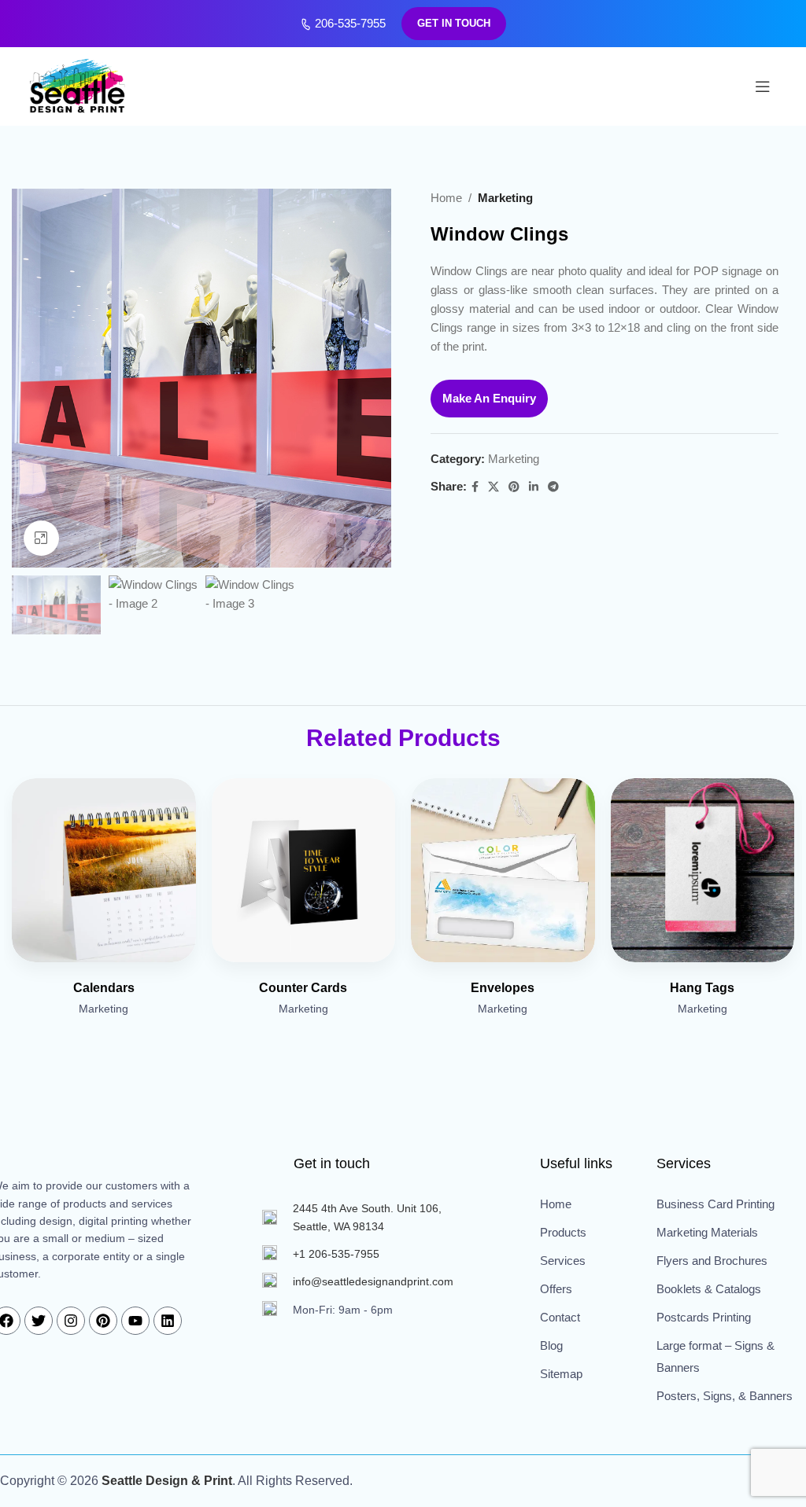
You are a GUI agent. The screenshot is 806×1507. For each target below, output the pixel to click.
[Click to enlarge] (41, 538)
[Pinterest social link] (514, 487)
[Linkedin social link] (533, 487)
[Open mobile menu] (762, 86)
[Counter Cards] (304, 870)
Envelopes (502, 987)
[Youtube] (135, 1321)
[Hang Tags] (703, 870)
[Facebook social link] (475, 487)
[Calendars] (104, 870)
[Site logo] (79, 85)
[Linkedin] (167, 1321)
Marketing (505, 197)
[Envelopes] (503, 870)
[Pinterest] (103, 1321)
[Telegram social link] (553, 487)
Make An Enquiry (489, 398)
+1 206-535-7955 (336, 1254)
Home (446, 197)
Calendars (104, 987)
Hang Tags (702, 987)
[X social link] (493, 487)
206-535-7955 (349, 23)
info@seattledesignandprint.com (373, 1281)
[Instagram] (71, 1321)
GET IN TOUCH (453, 23)
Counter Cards (303, 987)
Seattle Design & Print (167, 1480)
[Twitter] (38, 1321)
